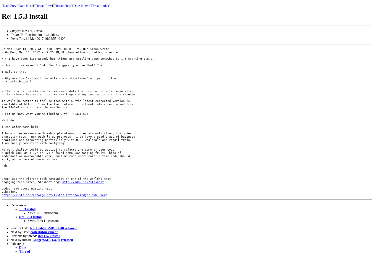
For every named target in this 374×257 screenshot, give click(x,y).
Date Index (81, 6)
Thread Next (62, 6)
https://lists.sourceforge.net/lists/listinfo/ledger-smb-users (54, 195)
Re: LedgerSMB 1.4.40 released (53, 228)
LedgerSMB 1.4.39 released (52, 240)
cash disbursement (44, 232)
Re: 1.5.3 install (30, 217)
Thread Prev (43, 6)
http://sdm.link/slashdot (83, 182)
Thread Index (100, 6)
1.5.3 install (27, 209)
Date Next (26, 6)
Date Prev (9, 6)
